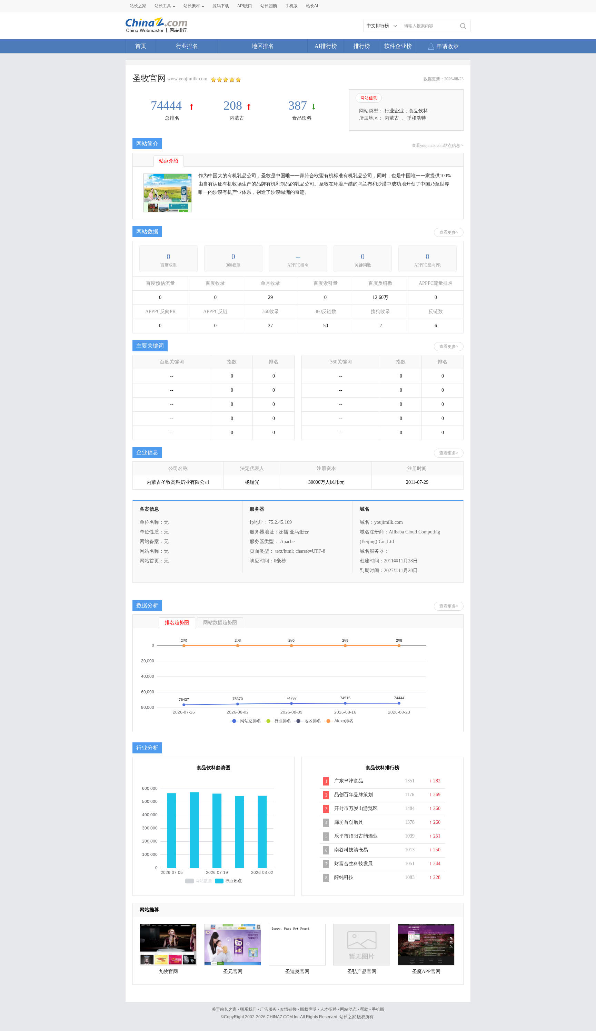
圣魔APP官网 (426, 971)
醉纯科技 (344, 877)
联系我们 (248, 1009)
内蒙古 (237, 118)
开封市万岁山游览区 (356, 808)
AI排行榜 (326, 46)
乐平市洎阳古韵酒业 (356, 836)
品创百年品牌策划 (353, 794)
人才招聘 (328, 1009)
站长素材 (191, 5)
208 (232, 105)
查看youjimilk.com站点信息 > (438, 145)
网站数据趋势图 (220, 622)
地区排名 (263, 46)
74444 (168, 105)
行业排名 (187, 46)
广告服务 (268, 1009)
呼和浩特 (416, 118)
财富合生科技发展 (353, 863)
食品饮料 (301, 118)
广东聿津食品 (348, 780)
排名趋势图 (177, 622)
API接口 (244, 5)
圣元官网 (232, 971)
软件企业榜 (398, 46)
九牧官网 (168, 971)
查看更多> (448, 232)
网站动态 (348, 1009)
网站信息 (368, 98)
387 (297, 105)
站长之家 (138, 5)
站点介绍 (168, 160)
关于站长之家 (224, 1009)
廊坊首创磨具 (348, 822)
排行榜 (362, 46)
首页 (140, 46)
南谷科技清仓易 (351, 849)
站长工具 (163, 5)
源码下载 (220, 5)
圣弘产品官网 (361, 971)
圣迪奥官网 (297, 971)
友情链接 (288, 1009)
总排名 (172, 118)
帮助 (364, 1009)
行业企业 (394, 110)
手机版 (378, 1009)
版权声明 (308, 1009)
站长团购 (268, 5)
